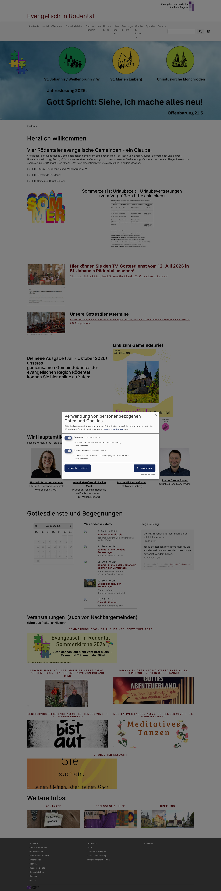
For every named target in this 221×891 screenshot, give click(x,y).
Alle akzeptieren (144, 468)
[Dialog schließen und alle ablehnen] (156, 414)
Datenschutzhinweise (113, 429)
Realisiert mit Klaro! (147, 475)
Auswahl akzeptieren (78, 468)
